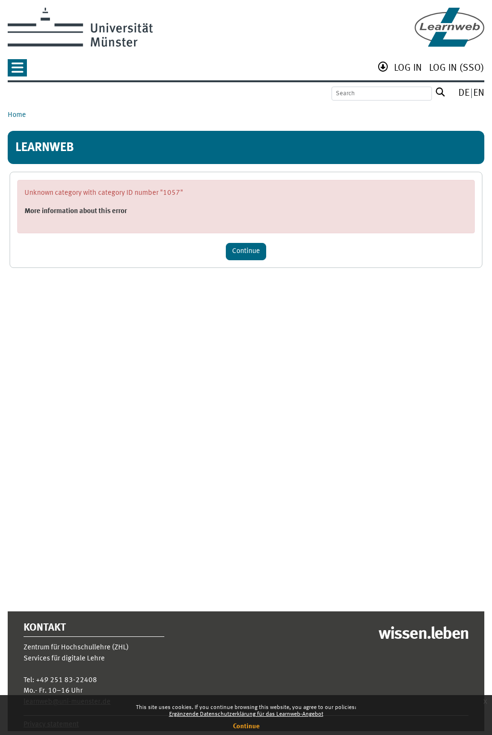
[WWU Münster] (80, 27)
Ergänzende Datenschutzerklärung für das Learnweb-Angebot (246, 714)
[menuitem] (408, 69)
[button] (17, 71)
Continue (246, 726)
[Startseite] (449, 27)
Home (17, 115)
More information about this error (76, 211)
